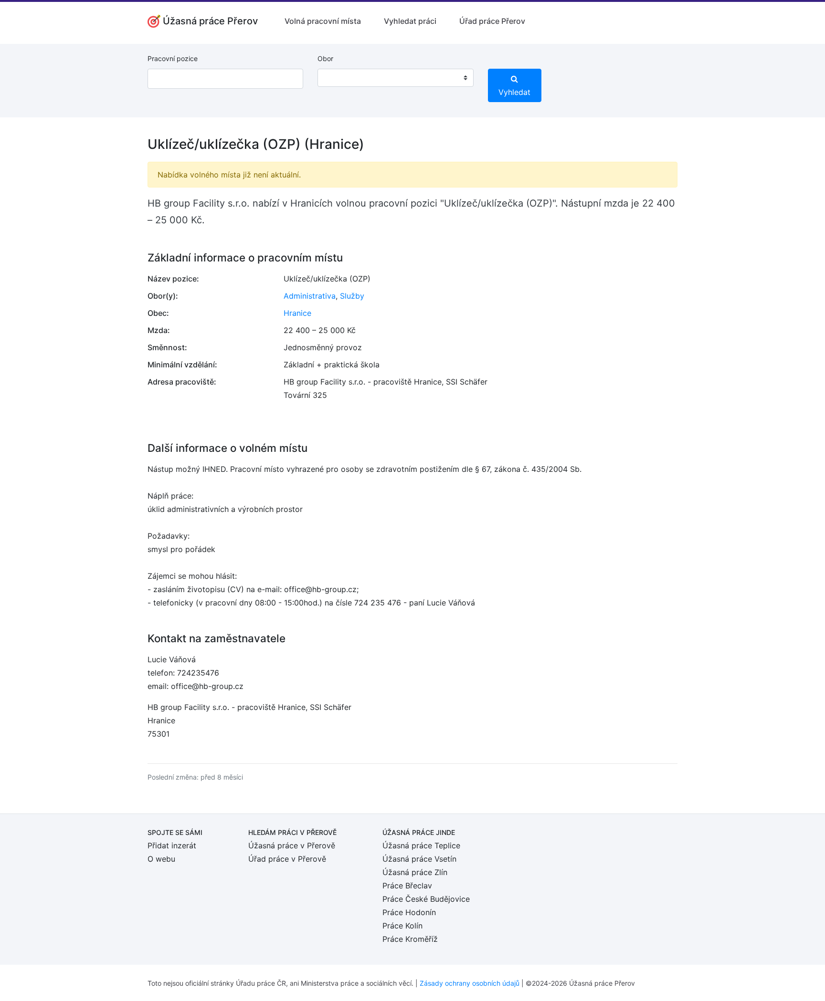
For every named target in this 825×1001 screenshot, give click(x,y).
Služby (352, 296)
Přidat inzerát (172, 845)
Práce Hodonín (409, 912)
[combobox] (395, 78)
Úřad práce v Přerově (287, 859)
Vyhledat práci (410, 21)
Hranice (297, 313)
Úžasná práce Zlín (414, 872)
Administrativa (310, 296)
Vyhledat (514, 92)
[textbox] (337, 78)
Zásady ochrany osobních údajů (469, 983)
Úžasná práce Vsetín (419, 859)
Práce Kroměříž (410, 939)
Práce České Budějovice (426, 899)
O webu (161, 859)
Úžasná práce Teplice (421, 845)
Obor (325, 58)
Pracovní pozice (173, 58)
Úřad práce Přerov (492, 21)
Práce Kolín (402, 925)
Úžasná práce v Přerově (291, 845)
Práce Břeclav (407, 885)
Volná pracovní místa (323, 21)
